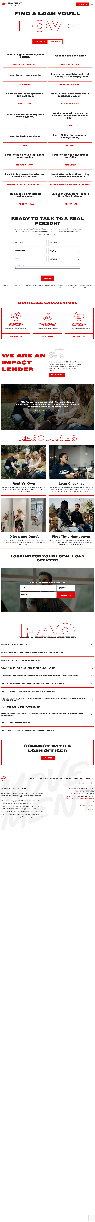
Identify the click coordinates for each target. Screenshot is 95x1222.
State (52, 250)
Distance (62, 587)
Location (24, 594)
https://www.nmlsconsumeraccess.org (79, 798)
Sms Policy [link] (54, 778)
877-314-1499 (76, 794)
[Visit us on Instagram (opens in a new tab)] (79, 783)
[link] (12, 4)
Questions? (19, 266)
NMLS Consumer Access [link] (69, 778)
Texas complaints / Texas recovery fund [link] (81, 802)
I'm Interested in (56, 258)
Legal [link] (32, 778)
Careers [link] (89, 778)
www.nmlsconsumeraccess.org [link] (12, 806)
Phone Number (20, 250)
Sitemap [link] (91, 810)
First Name (19, 242)
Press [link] (82, 778)
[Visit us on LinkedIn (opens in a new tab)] (83, 783)
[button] (92, 4)
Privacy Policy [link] (42, 778)
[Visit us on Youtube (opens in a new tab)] (87, 783)
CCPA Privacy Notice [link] (87, 806)
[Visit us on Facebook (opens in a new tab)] (92, 783)
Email (17, 258)
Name (23, 587)
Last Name (53, 242)
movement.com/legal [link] (18, 809)
